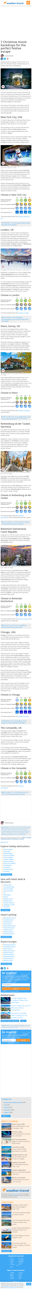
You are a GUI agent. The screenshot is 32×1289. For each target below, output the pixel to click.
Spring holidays (8, 857)
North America (15, 839)
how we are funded (19, 1025)
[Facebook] (2, 59)
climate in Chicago (23, 716)
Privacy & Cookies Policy (11, 1287)
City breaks (6, 851)
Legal (11, 1263)
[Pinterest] (8, 59)
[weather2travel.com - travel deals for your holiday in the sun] (13, 4)
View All (6, 1116)
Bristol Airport (7, 922)
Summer (6, 1112)
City (5, 1105)
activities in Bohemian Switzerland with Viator (13, 626)
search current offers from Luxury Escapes (15, 523)
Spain (20, 1275)
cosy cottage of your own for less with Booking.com (15, 417)
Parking (12, 1277)
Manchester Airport (9, 918)
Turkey (20, 1277)
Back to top (4, 842)
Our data (21, 1258)
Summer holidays (8, 859)
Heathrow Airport (8, 954)
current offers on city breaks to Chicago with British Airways (13, 722)
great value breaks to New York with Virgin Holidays (15, 224)
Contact (12, 1260)
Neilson (5, 897)
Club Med (6, 907)
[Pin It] (3, 87)
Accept (28, 1284)
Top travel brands (8, 887)
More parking (6, 937)
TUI (4, 893)
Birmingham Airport (9, 926)
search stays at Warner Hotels (15, 794)
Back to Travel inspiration (10, 1021)
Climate (12, 1278)
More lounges (6, 964)
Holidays (12, 1272)
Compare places (8, 869)
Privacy (12, 1261)
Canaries (21, 1272)
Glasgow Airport (8, 931)
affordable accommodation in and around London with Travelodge (14, 319)
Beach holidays (7, 849)
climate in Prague (23, 619)
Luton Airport (7, 924)
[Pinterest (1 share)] (8, 968)
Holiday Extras (7, 901)
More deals (5, 910)
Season (22, 839)
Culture (24, 837)
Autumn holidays (8, 861)
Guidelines (21, 1261)
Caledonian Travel (8, 905)
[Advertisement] (16, 23)
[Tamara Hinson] (2, 824)
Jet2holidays (7, 895)
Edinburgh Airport (9, 928)
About (11, 1258)
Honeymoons (7, 865)
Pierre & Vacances (8, 903)
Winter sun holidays (9, 863)
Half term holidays (9, 855)
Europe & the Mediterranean (13, 1102)
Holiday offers (7, 885)
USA (20, 1278)
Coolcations (7, 867)
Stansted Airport (8, 920)
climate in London (23, 313)
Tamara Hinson (5, 827)
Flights (11, 1274)
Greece (20, 1274)
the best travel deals (15, 1194)
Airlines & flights (8, 889)
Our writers (21, 1260)
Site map (12, 1264)
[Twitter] (5, 59)
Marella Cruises (8, 899)
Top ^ (23, 1021)
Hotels (11, 1275)
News (11, 1267)
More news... (6, 1251)
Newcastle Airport (8, 933)
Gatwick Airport (8, 929)
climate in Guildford (24, 410)
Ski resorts (6, 871)
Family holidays (8, 853)
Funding (20, 1263)
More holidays (6, 874)
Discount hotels (8, 891)
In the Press (18, 1265)
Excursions (7, 1110)
